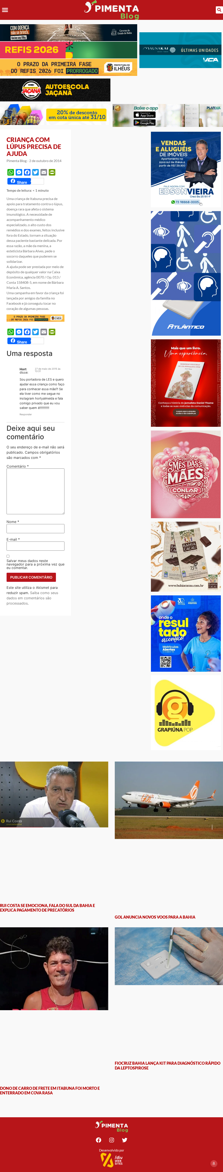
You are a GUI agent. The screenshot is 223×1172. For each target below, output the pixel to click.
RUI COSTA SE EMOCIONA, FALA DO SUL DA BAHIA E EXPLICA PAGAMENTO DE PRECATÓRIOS (47, 842)
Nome (13, 521)
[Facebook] (98, 984)
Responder (26, 414)
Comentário (18, 466)
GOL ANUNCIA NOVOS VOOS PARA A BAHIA (155, 839)
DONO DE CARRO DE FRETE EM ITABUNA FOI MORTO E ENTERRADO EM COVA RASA (50, 935)
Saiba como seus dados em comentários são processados (32, 598)
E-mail (13, 539)
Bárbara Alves (33, 251)
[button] (5, 10)
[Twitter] (124, 984)
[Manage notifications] (213, 1163)
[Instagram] (111, 984)
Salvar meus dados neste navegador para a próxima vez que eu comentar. (35, 564)
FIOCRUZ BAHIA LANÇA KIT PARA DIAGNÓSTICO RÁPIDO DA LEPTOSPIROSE (167, 935)
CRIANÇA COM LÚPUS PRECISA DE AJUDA (34, 146)
